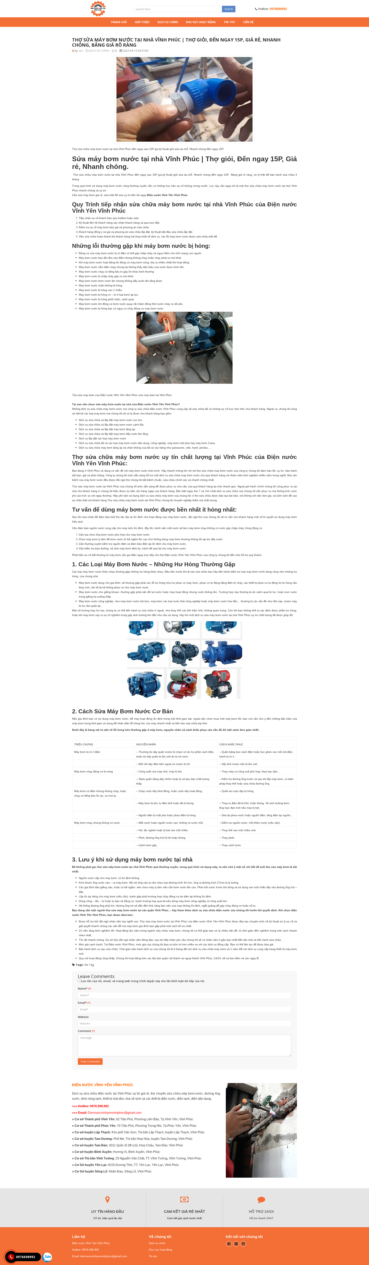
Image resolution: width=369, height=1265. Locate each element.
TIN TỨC (229, 22)
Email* (82, 1003)
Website (83, 1017)
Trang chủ (119, 22)
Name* (82, 988)
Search (228, 9)
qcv (81, 50)
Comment (84, 1031)
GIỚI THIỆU (142, 22)
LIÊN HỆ (248, 22)
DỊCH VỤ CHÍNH (168, 22)
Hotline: (272, 9)
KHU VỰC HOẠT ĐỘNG (201, 22)
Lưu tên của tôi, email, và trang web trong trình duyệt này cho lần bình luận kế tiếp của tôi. (143, 981)
